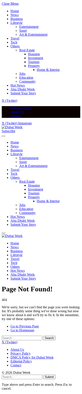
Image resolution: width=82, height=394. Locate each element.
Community (27, 81)
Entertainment (28, 26)
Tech (13, 42)
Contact (15, 116)
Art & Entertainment (33, 34)
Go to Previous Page (24, 326)
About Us (17, 112)
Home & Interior (48, 70)
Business (16, 19)
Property (34, 66)
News (14, 15)
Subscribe (8, 131)
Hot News (17, 85)
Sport (23, 30)
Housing (34, 54)
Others (15, 46)
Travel (14, 38)
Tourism (33, 62)
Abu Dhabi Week (22, 89)
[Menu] (3, 136)
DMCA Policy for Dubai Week (32, 357)
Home (14, 11)
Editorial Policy (21, 108)
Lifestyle (16, 23)
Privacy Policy (20, 353)
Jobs (22, 73)
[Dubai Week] (12, 127)
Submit (49, 377)
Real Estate (27, 50)
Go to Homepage (22, 330)
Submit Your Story (23, 93)
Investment (35, 58)
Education (26, 77)
